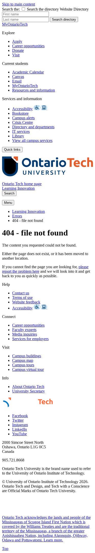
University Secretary (28, 391)
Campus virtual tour (28, 369)
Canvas (18, 76)
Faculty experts (24, 330)
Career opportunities (28, 46)
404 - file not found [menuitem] (27, 220)
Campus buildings (26, 356)
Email (17, 81)
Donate (18, 50)
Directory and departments (33, 127)
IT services (21, 131)
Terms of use (22, 297)
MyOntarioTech (25, 86)
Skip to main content (18, 4)
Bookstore (20, 113)
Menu (8, 203)
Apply (17, 41)
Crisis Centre (22, 122)
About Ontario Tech (28, 386)
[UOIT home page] (47, 179)
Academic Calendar (28, 72)
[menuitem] (52, 211)
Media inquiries (24, 334)
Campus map (22, 360)
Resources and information (33, 90)
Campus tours (23, 365)
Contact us (20, 293)
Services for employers (30, 339)
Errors (17, 216)
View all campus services (32, 140)
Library (18, 136)
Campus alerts (23, 118)
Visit (16, 55)
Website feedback (26, 302)
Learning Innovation (18, 188)
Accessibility (22, 109)
